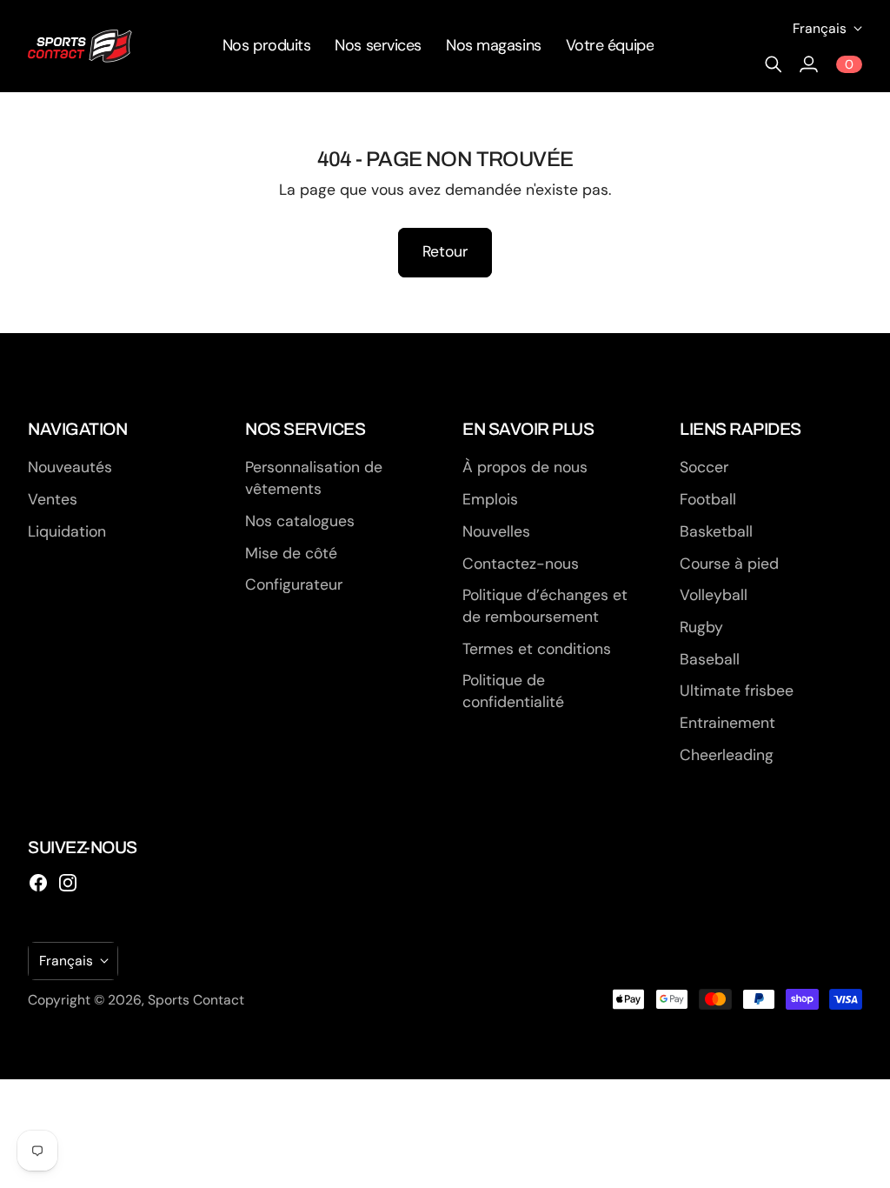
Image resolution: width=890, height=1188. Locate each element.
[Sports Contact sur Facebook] (38, 882)
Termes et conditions (536, 648)
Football (708, 499)
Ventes (52, 499)
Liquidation (67, 531)
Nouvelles (496, 531)
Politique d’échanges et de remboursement (545, 605)
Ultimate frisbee (737, 690)
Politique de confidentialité (513, 691)
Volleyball (713, 594)
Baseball (710, 659)
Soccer (704, 467)
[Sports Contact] (80, 46)
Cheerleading (727, 754)
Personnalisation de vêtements (313, 477)
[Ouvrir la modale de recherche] (773, 64)
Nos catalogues (300, 521)
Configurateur (293, 584)
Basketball (716, 531)
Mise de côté (291, 553)
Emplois (490, 499)
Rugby (701, 627)
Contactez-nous (520, 563)
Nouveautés (70, 467)
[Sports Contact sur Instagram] (67, 882)
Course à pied (729, 563)
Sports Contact (196, 1000)
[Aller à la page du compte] (808, 64)
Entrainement (727, 722)
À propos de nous (525, 467)
